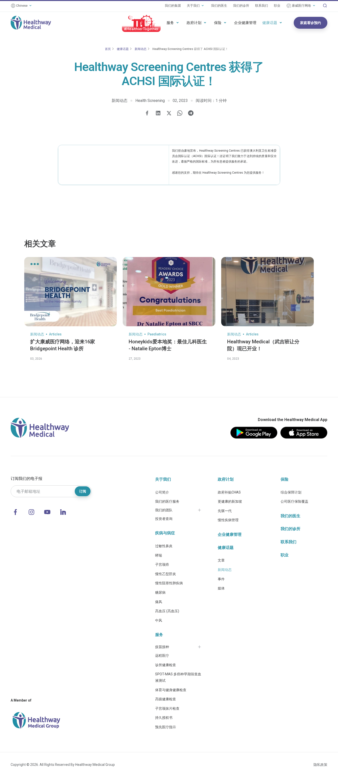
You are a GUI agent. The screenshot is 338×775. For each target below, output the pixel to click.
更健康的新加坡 (230, 501)
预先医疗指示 (165, 727)
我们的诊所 (241, 5)
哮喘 (158, 555)
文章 (221, 560)
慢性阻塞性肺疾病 (169, 583)
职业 (277, 5)
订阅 (82, 491)
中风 (158, 620)
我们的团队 (163, 510)
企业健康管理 (245, 23)
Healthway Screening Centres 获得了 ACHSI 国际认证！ (190, 49)
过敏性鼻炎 (163, 546)
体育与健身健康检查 (170, 690)
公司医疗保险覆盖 (294, 501)
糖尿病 (160, 592)
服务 (170, 23)
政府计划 (194, 23)
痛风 (158, 602)
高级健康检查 (165, 699)
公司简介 (162, 492)
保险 (217, 23)
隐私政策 (320, 765)
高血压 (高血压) (167, 611)
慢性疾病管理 (228, 520)
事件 (221, 579)
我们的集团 (173, 5)
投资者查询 (163, 519)
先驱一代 (225, 511)
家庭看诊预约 (310, 23)
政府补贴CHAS (229, 492)
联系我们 (261, 5)
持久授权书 (163, 718)
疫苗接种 (162, 647)
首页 (108, 49)
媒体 (221, 588)
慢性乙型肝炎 (165, 574)
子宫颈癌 (162, 564)
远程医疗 (162, 656)
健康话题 (269, 23)
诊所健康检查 (165, 665)
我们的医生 (219, 5)
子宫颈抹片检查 (167, 708)
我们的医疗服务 (167, 501)
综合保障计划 (291, 492)
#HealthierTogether (141, 29)
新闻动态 (140, 49)
